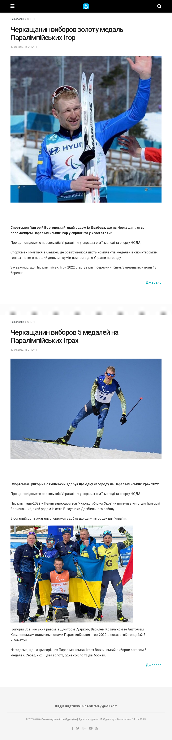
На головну (17, 19)
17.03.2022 (16, 46)
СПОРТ (31, 19)
